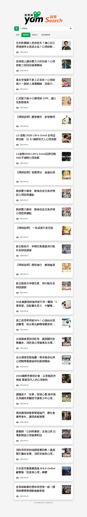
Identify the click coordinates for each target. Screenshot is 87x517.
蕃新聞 (26, 35)
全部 (17, 35)
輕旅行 (35, 35)
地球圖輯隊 (45, 35)
